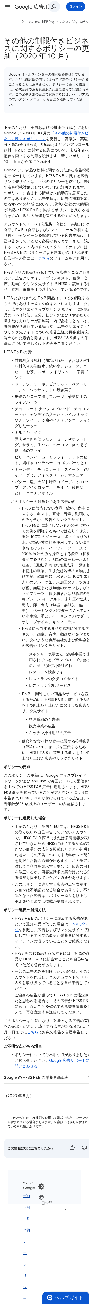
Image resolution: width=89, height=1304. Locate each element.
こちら (32, 1032)
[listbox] (53, 1203)
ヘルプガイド (69, 1298)
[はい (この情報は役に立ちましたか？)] (72, 1148)
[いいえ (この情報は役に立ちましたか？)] (84, 1148)
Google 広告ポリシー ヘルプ (34, 7)
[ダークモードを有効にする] (41, 1186)
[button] (7, 6)
